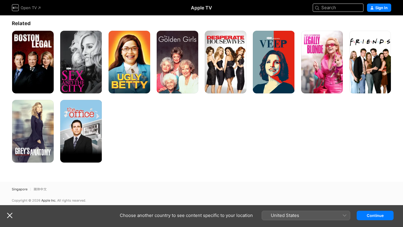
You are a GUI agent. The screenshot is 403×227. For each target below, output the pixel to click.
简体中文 (40, 189)
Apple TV (201, 8)
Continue (375, 215)
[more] (47, 87)
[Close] (9, 215)
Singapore (19, 189)
